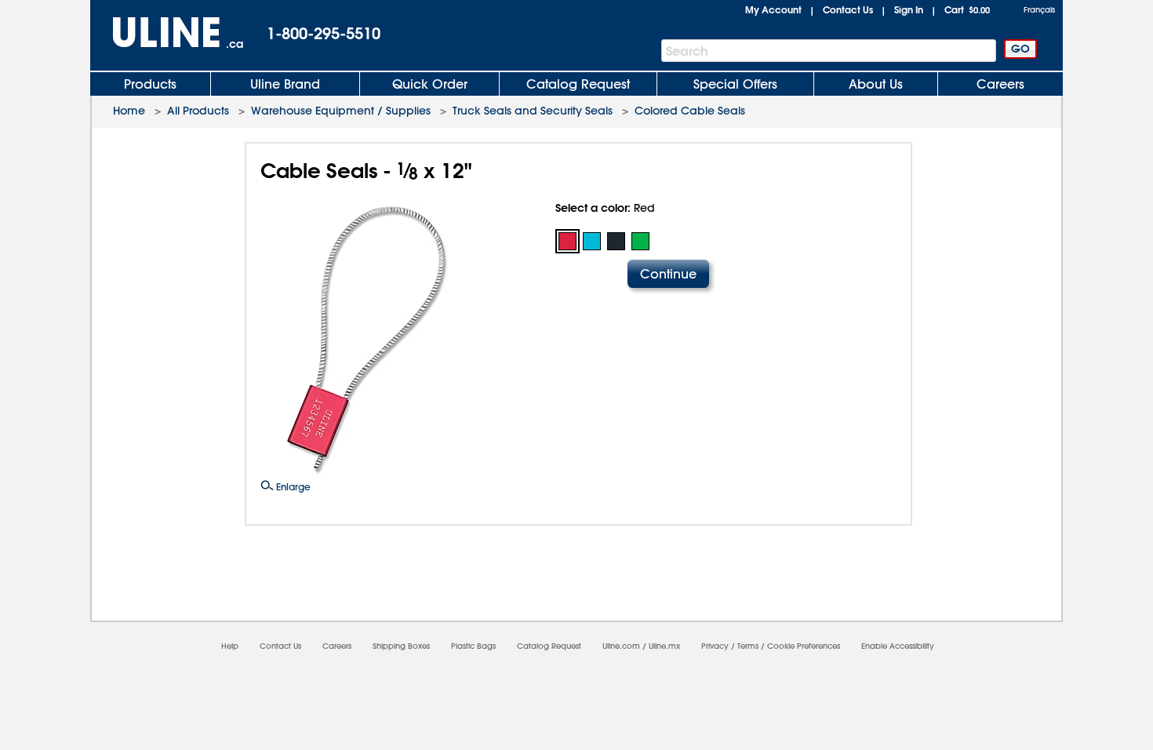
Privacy (715, 646)
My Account (773, 9)
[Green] (640, 241)
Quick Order (429, 84)
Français (1039, 10)
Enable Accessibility (897, 646)
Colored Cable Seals (690, 111)
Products (150, 84)
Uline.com (621, 646)
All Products (198, 111)
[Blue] (592, 241)
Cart (967, 9)
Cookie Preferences (803, 646)
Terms (747, 646)
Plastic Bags (473, 646)
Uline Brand (285, 84)
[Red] (567, 241)
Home (129, 111)
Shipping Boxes (401, 646)
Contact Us (848, 9)
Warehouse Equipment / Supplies (341, 111)
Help (229, 646)
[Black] (616, 241)
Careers (1000, 84)
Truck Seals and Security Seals (533, 111)
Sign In (908, 9)
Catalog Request (578, 84)
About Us (876, 84)
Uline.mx (664, 646)
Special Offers (735, 84)
